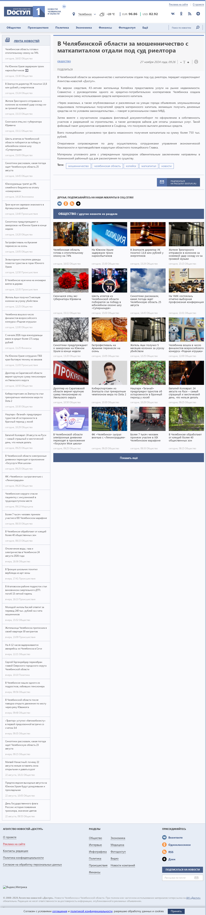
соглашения (59, 911)
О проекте (198, 4)
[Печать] (196, 62)
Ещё (145, 27)
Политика (62, 27)
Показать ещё (129, 458)
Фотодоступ (127, 27)
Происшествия (38, 27)
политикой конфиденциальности (91, 911)
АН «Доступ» (193, 897)
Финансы (105, 27)
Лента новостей (26, 41)
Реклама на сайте (178, 4)
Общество (14, 27)
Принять (176, 911)
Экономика (84, 27)
